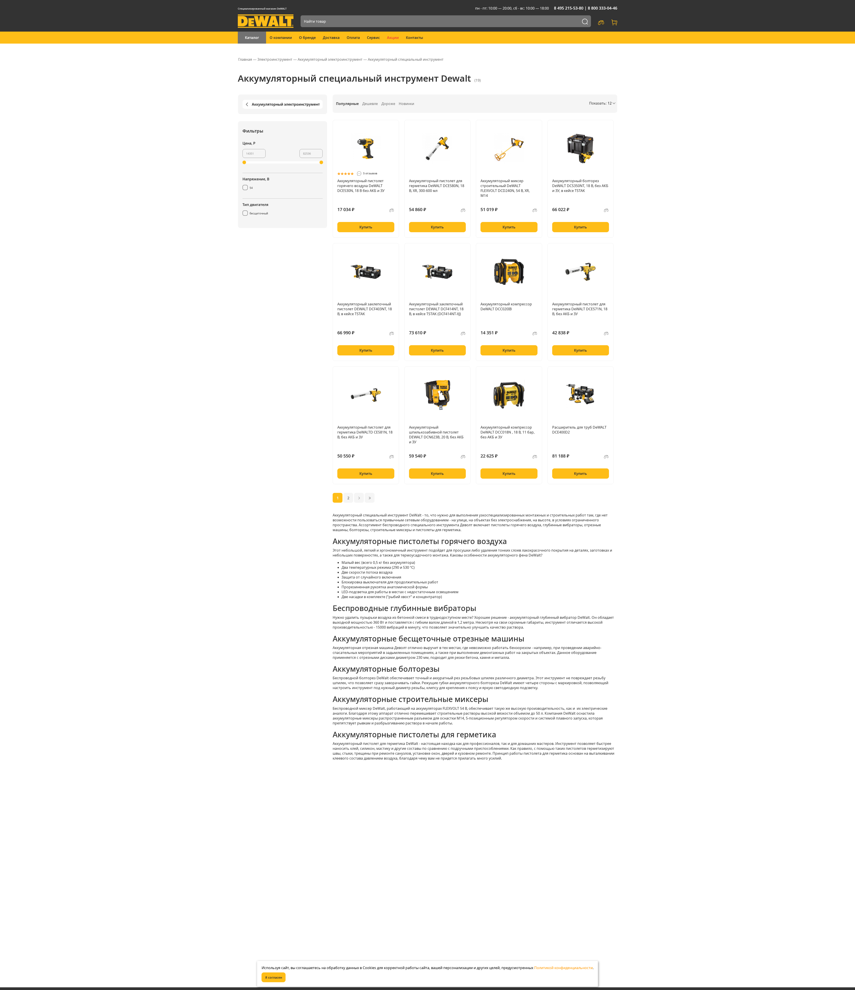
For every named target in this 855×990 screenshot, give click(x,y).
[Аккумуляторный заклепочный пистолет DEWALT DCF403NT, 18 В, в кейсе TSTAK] (366, 272)
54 (251, 188)
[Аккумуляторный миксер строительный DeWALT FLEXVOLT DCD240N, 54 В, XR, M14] (509, 148)
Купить (365, 227)
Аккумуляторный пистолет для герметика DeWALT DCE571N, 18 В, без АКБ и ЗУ (579, 309)
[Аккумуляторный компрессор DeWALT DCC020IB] (509, 272)
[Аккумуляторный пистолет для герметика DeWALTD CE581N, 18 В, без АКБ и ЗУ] (366, 395)
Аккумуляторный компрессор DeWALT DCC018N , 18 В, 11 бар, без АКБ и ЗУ (507, 432)
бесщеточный (259, 213)
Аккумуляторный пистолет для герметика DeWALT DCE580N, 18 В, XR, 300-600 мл (436, 185)
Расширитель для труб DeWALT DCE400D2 (579, 430)
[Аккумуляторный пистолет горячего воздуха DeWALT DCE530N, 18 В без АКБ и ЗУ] (366, 148)
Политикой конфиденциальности (563, 967)
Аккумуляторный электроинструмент (286, 104)
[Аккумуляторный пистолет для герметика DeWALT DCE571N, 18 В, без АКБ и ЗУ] (581, 272)
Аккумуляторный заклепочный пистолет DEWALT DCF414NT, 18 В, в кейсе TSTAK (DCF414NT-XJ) (436, 309)
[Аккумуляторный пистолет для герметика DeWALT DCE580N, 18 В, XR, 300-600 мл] (437, 148)
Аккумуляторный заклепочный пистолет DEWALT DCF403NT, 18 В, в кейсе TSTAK (364, 309)
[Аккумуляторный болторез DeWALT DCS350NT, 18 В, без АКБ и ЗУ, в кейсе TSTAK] (581, 148)
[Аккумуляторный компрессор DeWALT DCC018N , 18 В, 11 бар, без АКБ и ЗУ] (509, 395)
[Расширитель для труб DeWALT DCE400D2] (581, 395)
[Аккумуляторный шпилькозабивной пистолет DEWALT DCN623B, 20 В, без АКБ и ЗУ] (437, 395)
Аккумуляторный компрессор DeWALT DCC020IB (506, 306)
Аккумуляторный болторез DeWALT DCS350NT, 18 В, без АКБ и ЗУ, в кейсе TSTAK (580, 185)
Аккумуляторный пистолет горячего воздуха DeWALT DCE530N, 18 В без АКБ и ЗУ (361, 185)
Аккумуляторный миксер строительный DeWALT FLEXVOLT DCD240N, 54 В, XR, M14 (505, 188)
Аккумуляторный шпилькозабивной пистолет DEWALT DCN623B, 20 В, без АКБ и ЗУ (436, 434)
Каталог (252, 37)
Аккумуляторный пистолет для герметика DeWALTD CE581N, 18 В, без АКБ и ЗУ (365, 432)
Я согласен (273, 977)
